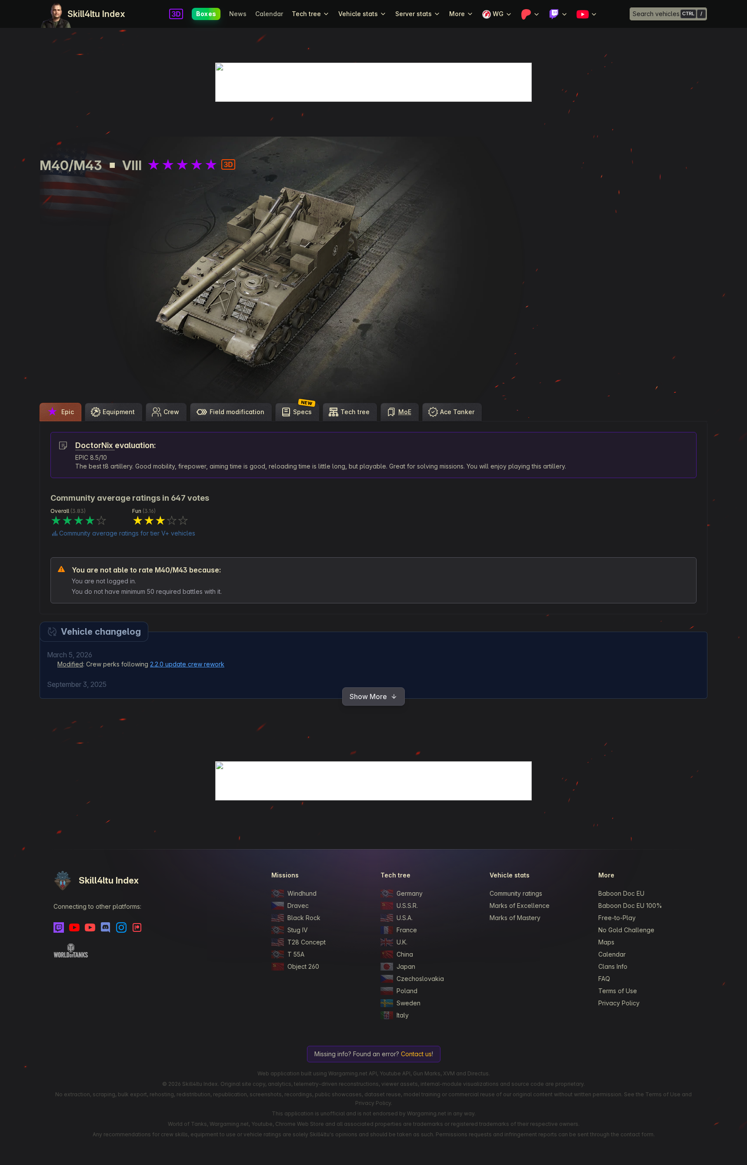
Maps (606, 942)
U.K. (402, 942)
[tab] (60, 412)
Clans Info (612, 966)
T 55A (295, 954)
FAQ (604, 978)
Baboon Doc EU (621, 893)
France (407, 930)
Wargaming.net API (352, 1073)
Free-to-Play (617, 917)
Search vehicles (656, 13)
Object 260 (303, 966)
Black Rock (303, 917)
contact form (637, 1134)
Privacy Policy (619, 1003)
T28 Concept (306, 942)
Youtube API (395, 1073)
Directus (478, 1073)
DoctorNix (95, 445)
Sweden (408, 1003)
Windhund (302, 893)
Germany (410, 893)
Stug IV (297, 930)
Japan (406, 966)
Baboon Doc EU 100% (630, 905)
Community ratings (516, 893)
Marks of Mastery (515, 917)
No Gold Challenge (626, 930)
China (405, 954)
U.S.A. (405, 917)
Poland (407, 990)
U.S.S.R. (407, 905)
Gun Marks (426, 1073)
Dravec (298, 905)
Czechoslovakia (420, 978)
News (238, 13)
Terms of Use (617, 990)
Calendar (269, 13)
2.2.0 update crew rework (187, 664)
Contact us (416, 1054)
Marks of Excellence (520, 905)
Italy (403, 1015)
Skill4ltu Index (96, 14)
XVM (449, 1073)
